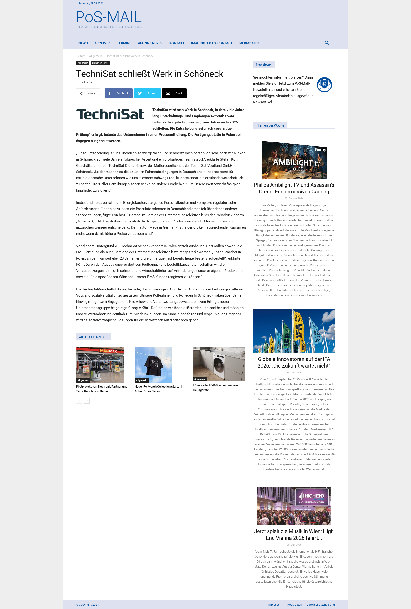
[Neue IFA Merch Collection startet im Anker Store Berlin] (161, 365)
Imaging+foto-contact (212, 43)
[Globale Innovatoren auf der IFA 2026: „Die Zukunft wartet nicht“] (294, 331)
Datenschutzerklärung (321, 604)
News (83, 43)
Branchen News (100, 62)
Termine (124, 43)
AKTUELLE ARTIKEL (93, 337)
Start (81, 56)
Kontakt (177, 43)
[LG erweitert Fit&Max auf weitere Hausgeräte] (219, 364)
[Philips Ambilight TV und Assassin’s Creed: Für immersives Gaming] (294, 157)
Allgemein (95, 56)
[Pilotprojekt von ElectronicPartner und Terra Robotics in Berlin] (103, 365)
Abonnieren (148, 43)
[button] (327, 43)
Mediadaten (249, 43)
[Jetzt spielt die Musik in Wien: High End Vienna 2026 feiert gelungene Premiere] (294, 504)
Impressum (275, 604)
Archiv (100, 43)
